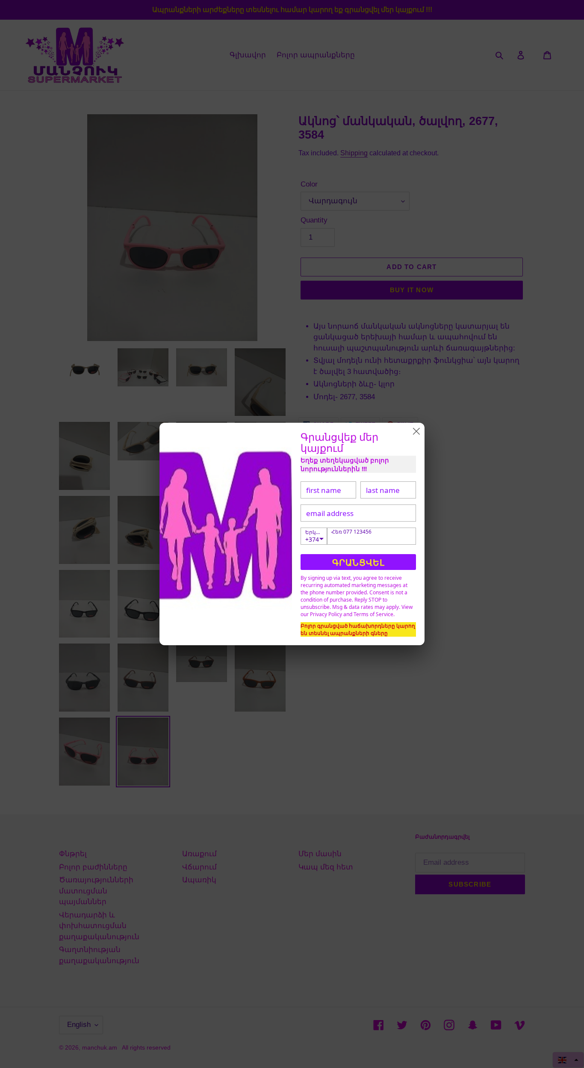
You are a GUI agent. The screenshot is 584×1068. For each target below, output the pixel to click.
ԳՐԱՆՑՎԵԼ (358, 562)
